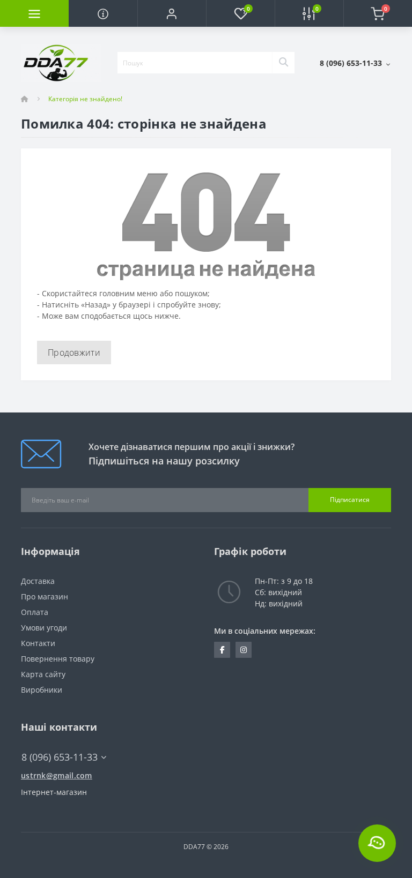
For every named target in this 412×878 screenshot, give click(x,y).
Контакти (38, 643)
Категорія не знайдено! (85, 98)
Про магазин (44, 596)
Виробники (41, 690)
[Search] (283, 62)
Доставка (38, 581)
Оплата (34, 612)
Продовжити (74, 352)
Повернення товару (57, 659)
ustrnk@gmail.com (56, 775)
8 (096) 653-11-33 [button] (59, 757)
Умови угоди (44, 627)
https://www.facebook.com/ (222, 650)
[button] (171, 13)
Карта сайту (43, 674)
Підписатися (350, 499)
